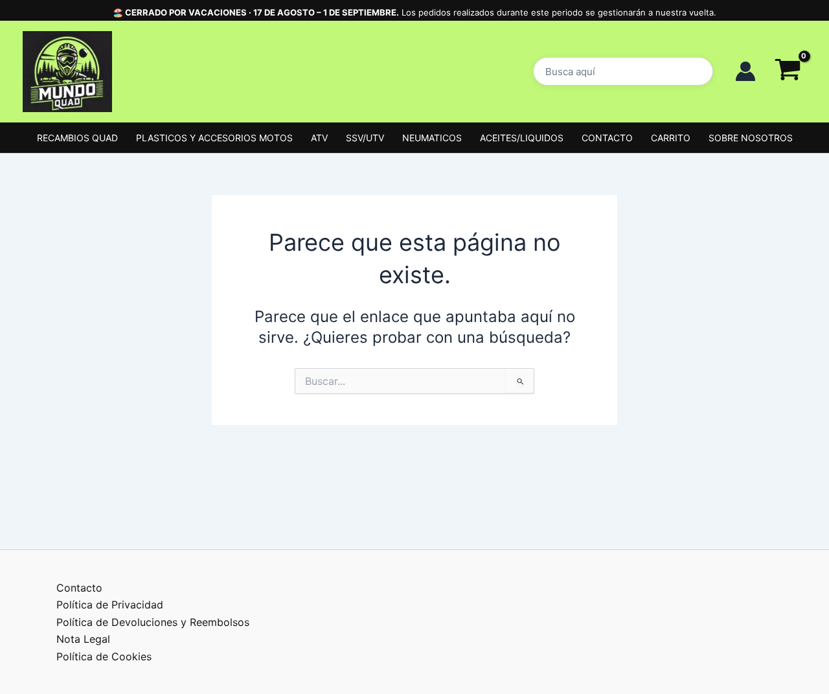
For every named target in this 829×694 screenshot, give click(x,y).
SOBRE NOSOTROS (751, 137)
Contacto (79, 587)
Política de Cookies (104, 656)
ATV (319, 137)
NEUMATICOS (432, 137)
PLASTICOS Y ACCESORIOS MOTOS (214, 137)
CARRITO (670, 137)
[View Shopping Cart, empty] (787, 71)
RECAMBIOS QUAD (77, 137)
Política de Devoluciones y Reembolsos (152, 622)
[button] (623, 71)
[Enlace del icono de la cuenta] (745, 71)
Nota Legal (83, 638)
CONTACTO (607, 137)
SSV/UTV (365, 137)
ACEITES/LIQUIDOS (521, 137)
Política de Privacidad (109, 604)
